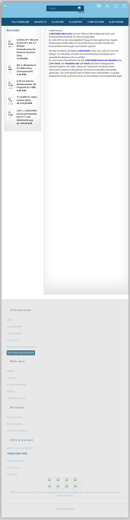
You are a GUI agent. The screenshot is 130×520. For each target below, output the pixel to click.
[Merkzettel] (115, 8)
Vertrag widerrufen (21, 352)
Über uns (11, 377)
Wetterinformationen (17, 430)
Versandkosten (14, 333)
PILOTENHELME (20, 21)
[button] (98, 8)
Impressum (13, 340)
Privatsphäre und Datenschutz (22, 347)
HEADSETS (40, 21)
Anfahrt (10, 371)
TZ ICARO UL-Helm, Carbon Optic (66, 138)
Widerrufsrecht (14, 326)
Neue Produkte (14, 417)
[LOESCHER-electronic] (22, 10)
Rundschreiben (14, 424)
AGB (9, 319)
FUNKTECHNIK (96, 21)
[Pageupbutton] (123, 515)
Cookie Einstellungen (65, 509)
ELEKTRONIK (116, 21)
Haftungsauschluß (16, 398)
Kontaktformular (15, 460)
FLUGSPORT (76, 21)
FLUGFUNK (58, 21)
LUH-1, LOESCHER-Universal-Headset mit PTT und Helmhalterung (105, 140)
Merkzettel (12, 474)
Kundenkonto (13, 467)
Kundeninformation (16, 384)
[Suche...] (79, 8)
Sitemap (11, 391)
